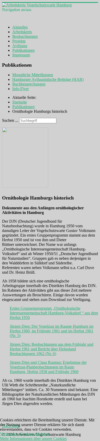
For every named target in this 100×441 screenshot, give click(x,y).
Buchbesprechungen (28, 84)
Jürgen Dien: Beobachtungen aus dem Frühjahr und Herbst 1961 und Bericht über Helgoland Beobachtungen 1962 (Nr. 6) (51, 349)
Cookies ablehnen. (35, 434)
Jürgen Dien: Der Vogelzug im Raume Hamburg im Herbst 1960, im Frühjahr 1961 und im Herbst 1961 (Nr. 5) (51, 331)
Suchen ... (10, 120)
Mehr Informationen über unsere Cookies (33, 438)
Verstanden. (9, 434)
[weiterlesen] (27, 186)
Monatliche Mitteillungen (32, 75)
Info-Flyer (20, 89)
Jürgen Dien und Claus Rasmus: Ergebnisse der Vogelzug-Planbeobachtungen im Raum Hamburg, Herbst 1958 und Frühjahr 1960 (48, 367)
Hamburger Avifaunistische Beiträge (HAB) (48, 79)
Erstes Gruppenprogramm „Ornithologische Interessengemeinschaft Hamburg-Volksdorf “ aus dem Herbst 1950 (54, 313)
